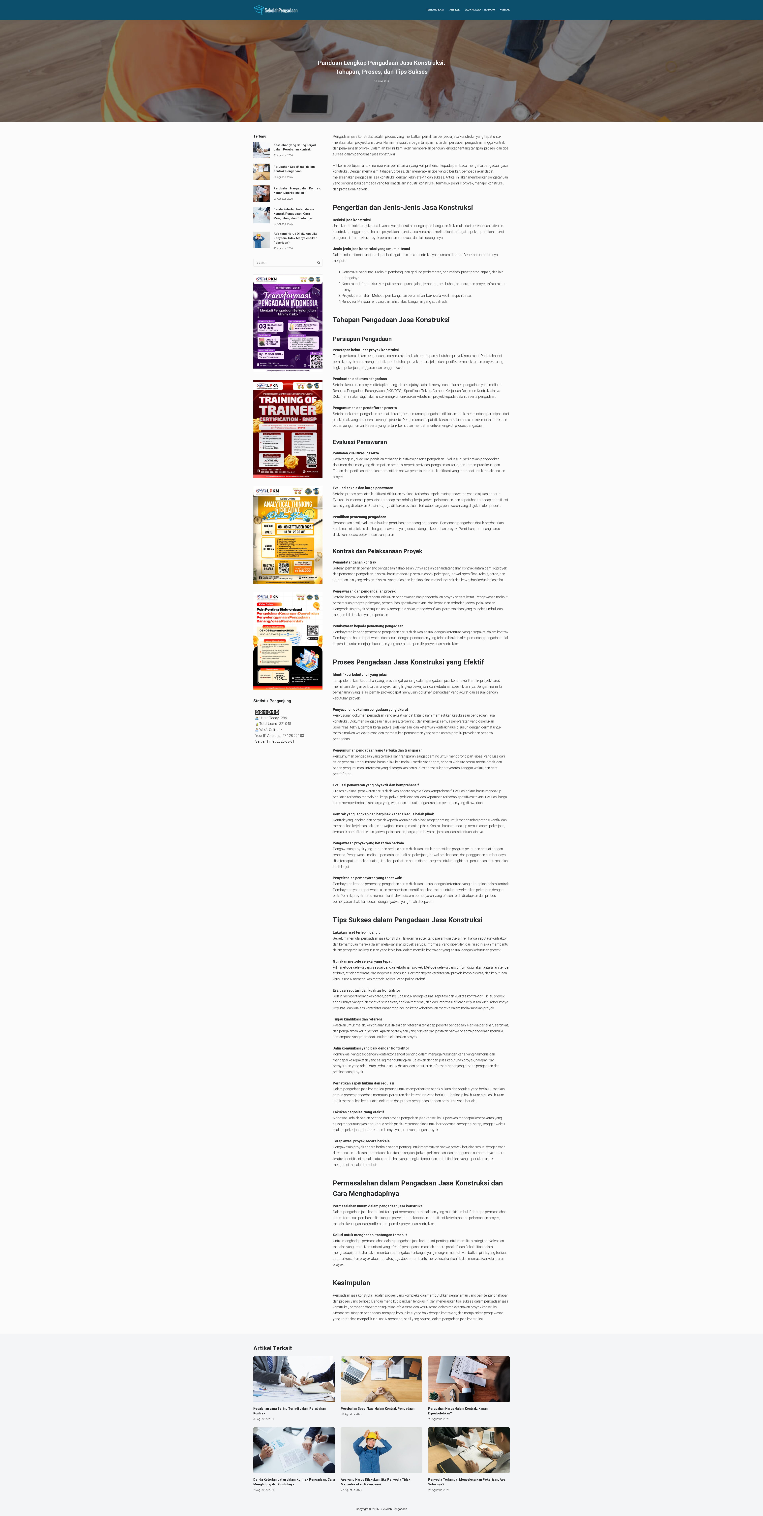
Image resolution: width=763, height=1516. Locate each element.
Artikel (454, 9)
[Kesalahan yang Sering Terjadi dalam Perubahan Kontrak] (261, 150)
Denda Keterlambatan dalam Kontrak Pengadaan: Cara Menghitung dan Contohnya (294, 214)
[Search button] (318, 262)
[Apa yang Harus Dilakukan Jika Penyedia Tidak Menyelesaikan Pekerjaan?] (261, 240)
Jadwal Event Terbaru (480, 9)
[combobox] (284, 263)
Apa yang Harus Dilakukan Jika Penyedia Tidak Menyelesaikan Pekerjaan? (296, 238)
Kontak (505, 9)
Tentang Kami (435, 9)
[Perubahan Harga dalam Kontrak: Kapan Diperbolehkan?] (261, 193)
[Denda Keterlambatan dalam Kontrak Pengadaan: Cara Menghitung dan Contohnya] (261, 215)
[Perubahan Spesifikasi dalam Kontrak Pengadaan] (261, 172)
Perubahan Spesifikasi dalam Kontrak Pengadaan (377, 1408)
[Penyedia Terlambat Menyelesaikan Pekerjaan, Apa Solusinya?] (469, 1450)
